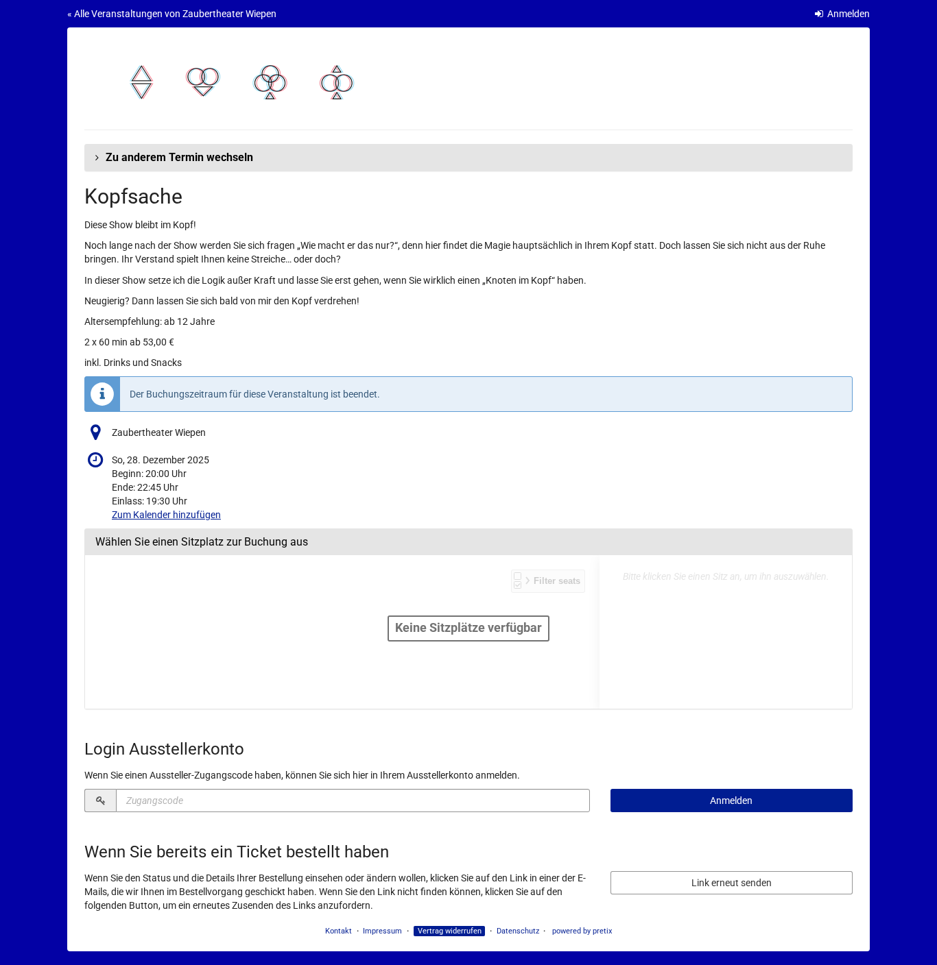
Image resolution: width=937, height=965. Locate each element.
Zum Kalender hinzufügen (166, 514)
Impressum (382, 931)
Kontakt (338, 931)
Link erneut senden (731, 882)
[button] (468, 158)
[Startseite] (243, 82)
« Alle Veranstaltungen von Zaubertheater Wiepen (171, 13)
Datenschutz (518, 931)
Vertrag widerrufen (450, 931)
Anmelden (847, 13)
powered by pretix (582, 931)
